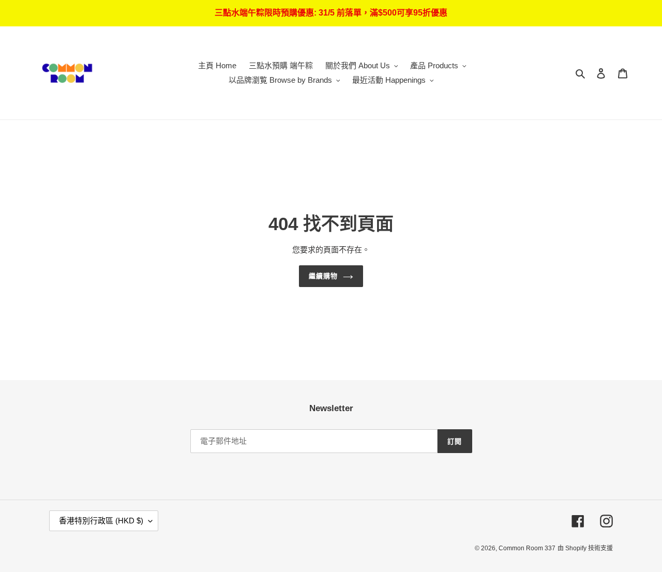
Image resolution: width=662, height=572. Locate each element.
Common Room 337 (527, 548)
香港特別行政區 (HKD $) (101, 520)
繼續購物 (323, 276)
